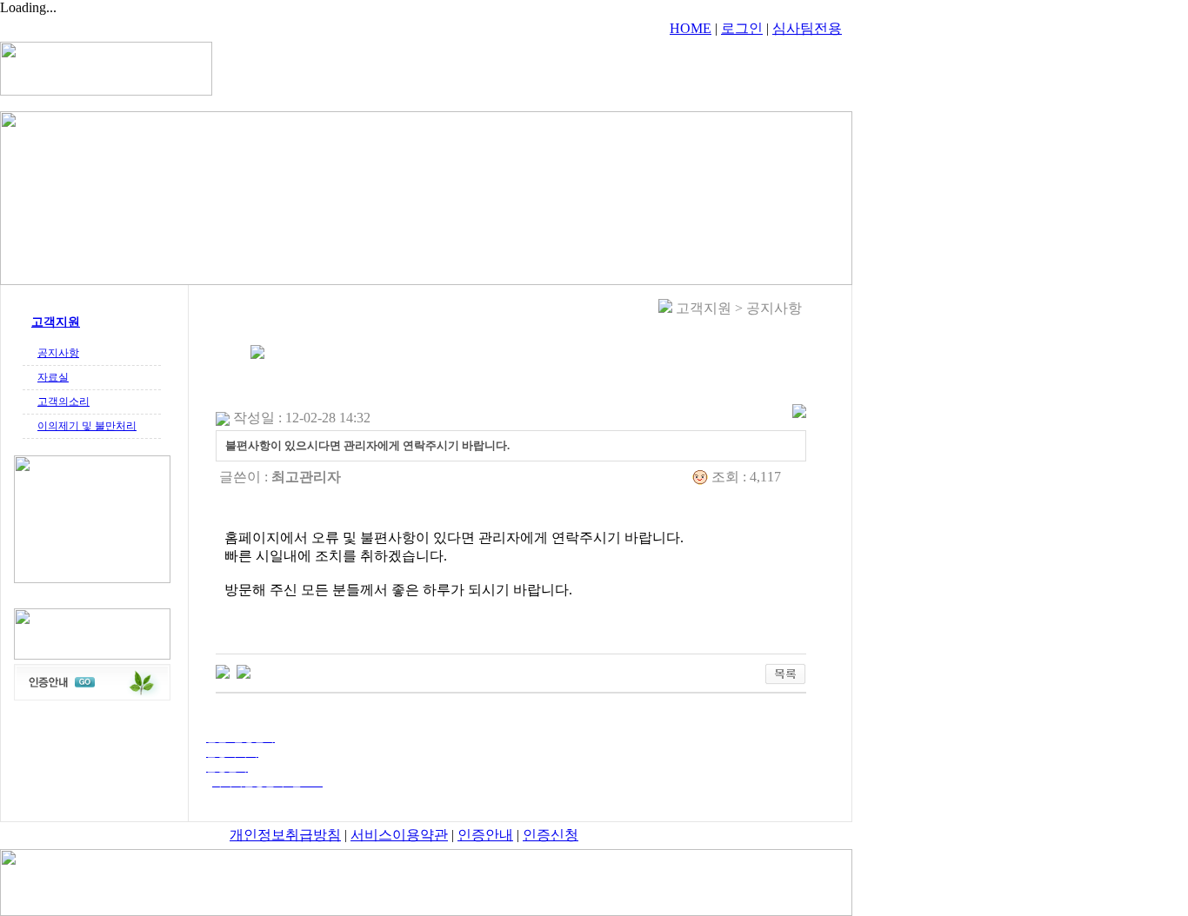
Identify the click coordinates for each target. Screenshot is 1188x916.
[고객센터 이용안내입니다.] (223, 670)
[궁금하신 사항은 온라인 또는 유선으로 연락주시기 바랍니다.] (243, 670)
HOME (690, 28)
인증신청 (550, 834)
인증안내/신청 (665, 68)
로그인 (742, 28)
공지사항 (58, 353)
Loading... (28, 7)
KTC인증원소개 (289, 68)
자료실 (53, 377)
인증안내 (485, 834)
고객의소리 (63, 401)
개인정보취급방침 (285, 834)
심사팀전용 (807, 28)
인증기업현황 (742, 68)
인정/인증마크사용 (578, 68)
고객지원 (806, 68)
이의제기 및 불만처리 (87, 426)
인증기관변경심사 (481, 68)
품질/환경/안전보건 (382, 68)
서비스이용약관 (399, 834)
